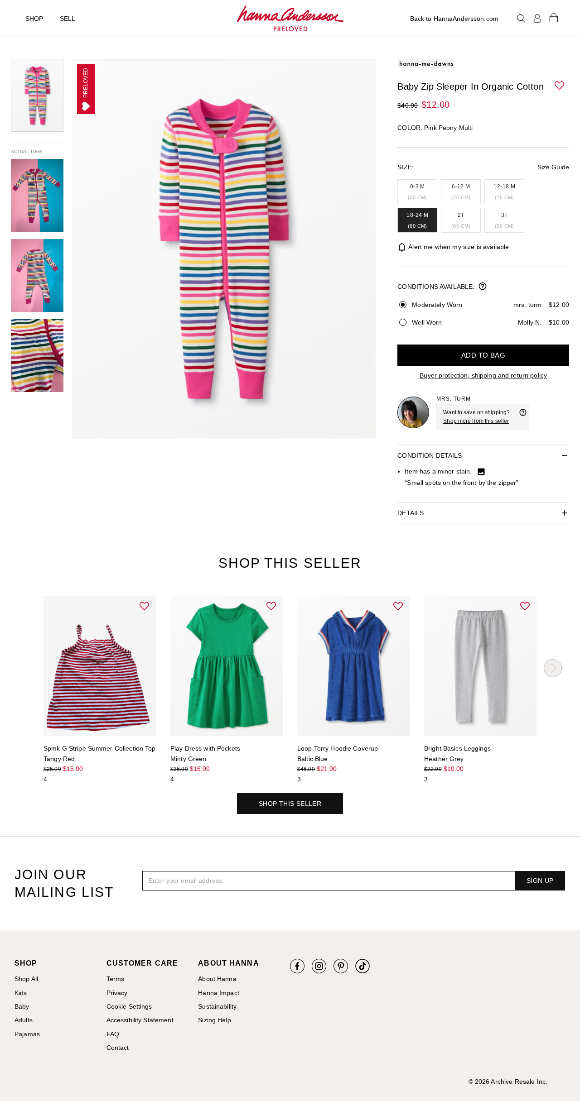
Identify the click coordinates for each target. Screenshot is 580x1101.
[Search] (521, 18)
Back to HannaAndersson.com (454, 18)
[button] (560, 86)
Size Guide (553, 167)
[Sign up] (537, 18)
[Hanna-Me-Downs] (290, 18)
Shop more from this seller (476, 421)
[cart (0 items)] (554, 17)
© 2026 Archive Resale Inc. (508, 1081)
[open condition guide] (482, 287)
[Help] (523, 417)
